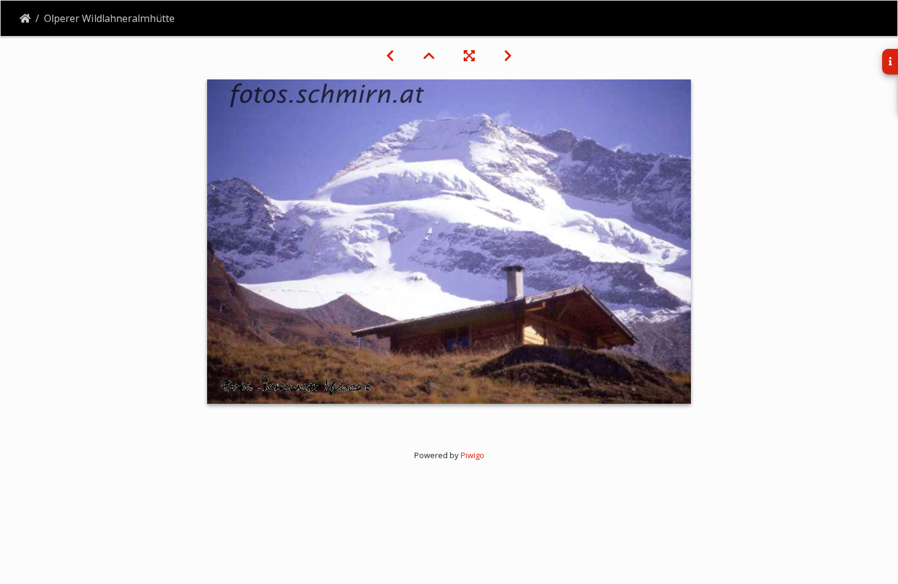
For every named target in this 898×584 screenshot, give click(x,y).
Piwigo (472, 455)
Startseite (25, 18)
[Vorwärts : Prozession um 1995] (508, 55)
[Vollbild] (469, 55)
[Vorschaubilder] (429, 55)
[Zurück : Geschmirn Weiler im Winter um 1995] (390, 55)
